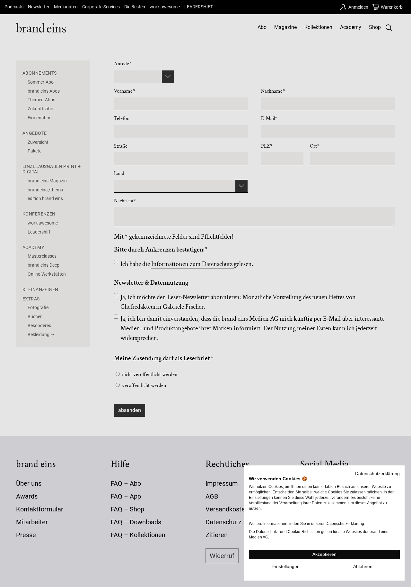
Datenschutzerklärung (377, 473)
